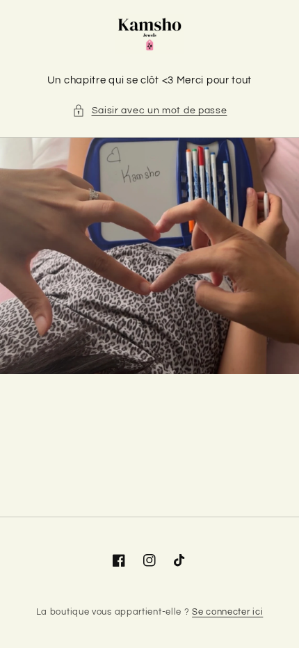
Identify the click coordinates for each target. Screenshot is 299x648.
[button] (149, 111)
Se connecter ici (227, 612)
